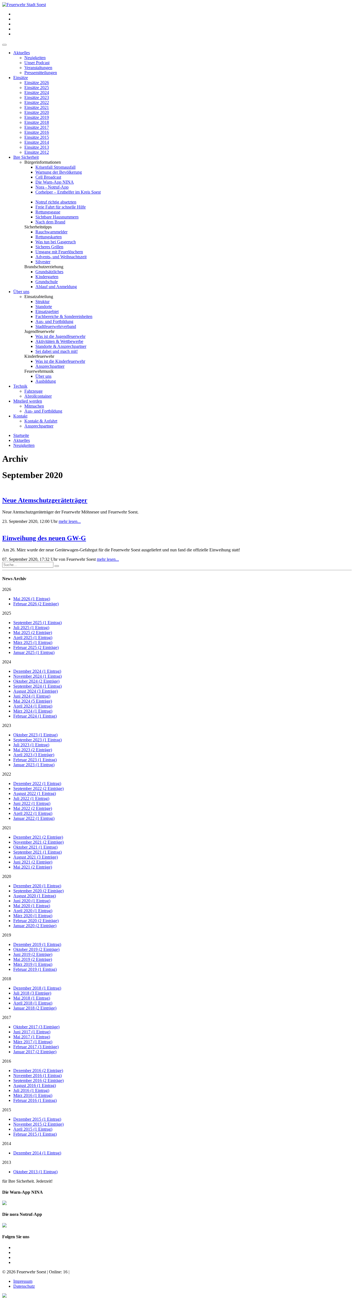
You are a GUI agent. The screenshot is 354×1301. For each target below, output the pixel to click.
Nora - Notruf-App (52, 187)
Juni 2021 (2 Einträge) (32, 862)
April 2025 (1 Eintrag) (32, 637)
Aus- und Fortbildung (54, 321)
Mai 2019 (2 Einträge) (32, 959)
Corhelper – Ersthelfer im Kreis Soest (68, 192)
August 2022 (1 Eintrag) (34, 793)
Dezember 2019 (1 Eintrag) (37, 944)
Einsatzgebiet (47, 311)
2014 (6, 1143)
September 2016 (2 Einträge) (38, 1080)
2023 (6, 725)
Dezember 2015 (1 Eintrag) (37, 1119)
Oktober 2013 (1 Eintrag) (35, 1171)
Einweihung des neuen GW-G (44, 538)
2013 (6, 1162)
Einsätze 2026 (36, 82)
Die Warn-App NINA (54, 182)
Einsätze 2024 (36, 92)
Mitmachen (34, 406)
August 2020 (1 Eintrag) (34, 895)
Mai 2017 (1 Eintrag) (31, 1036)
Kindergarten (46, 276)
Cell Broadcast (48, 177)
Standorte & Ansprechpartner (60, 346)
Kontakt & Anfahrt (40, 421)
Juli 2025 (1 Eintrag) (31, 627)
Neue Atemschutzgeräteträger (44, 500)
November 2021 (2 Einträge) (38, 842)
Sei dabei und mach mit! (56, 351)
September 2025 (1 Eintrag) (37, 622)
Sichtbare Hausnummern (57, 217)
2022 (6, 774)
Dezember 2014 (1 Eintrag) (37, 1153)
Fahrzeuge (33, 391)
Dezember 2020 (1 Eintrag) (37, 885)
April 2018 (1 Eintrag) (32, 1003)
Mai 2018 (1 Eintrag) (31, 998)
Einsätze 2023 (36, 97)
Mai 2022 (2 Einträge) (32, 808)
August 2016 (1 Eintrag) (34, 1085)
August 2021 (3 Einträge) (35, 857)
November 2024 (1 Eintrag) (37, 676)
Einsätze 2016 (36, 132)
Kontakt (20, 416)
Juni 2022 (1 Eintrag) (31, 803)
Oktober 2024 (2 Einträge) (36, 681)
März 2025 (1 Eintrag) (32, 642)
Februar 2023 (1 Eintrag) (35, 759)
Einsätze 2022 (36, 102)
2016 (6, 1061)
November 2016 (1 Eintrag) (37, 1075)
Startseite (21, 435)
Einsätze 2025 (36, 87)
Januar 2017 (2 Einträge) (34, 1051)
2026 (6, 589)
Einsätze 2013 (36, 147)
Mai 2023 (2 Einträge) (32, 749)
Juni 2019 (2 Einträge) (32, 954)
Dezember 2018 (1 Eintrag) (37, 988)
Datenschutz (24, 1286)
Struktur (42, 301)
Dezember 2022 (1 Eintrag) (37, 783)
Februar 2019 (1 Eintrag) (35, 969)
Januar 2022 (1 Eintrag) (33, 818)
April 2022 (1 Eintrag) (32, 813)
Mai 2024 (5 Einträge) (32, 701)
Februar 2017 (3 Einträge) (36, 1046)
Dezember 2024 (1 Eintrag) (37, 671)
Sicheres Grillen (49, 246)
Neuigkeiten (35, 57)
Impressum (22, 1281)
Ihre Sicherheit (26, 157)
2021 (6, 827)
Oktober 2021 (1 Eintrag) (35, 847)
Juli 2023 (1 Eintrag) (31, 744)
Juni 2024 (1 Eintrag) (31, 696)
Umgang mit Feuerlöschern (59, 251)
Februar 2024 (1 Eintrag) (35, 716)
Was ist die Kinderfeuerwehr (60, 361)
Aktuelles (21, 52)
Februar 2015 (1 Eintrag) (35, 1134)
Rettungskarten (48, 236)
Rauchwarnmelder (51, 232)
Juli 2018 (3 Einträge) (32, 993)
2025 (6, 613)
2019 (6, 935)
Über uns (21, 291)
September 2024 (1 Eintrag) (37, 686)
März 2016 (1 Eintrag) (32, 1095)
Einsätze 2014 (36, 142)
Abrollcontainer (38, 396)
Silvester (42, 261)
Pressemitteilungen (40, 72)
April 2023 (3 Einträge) (33, 754)
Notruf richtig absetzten (55, 202)
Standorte (43, 306)
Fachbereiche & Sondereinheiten (63, 316)
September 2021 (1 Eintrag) (37, 852)
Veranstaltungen (38, 67)
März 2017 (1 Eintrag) (32, 1041)
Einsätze (20, 77)
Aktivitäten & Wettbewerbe (59, 341)
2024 (6, 661)
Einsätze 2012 (36, 152)
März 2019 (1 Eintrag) (32, 964)
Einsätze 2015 (36, 137)
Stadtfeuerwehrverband (55, 326)
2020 (6, 876)
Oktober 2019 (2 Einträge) (36, 949)
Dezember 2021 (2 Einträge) (38, 837)
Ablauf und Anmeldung (56, 286)
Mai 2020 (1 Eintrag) (31, 905)
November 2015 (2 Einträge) (38, 1124)
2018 (6, 978)
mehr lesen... (70, 521)
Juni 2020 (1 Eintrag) (31, 900)
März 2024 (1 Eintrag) (32, 711)
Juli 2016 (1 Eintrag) (31, 1090)
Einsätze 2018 (36, 122)
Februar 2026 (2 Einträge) (36, 603)
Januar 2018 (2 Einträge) (34, 1008)
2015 (6, 1109)
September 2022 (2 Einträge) (38, 788)
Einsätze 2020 (36, 112)
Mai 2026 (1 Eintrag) (31, 598)
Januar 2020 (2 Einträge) (34, 925)
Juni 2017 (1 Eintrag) (31, 1031)
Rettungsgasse (47, 212)
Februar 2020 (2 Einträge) (36, 920)
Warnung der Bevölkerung (58, 172)
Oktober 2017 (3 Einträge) (36, 1026)
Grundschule (46, 281)
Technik (20, 386)
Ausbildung (45, 381)
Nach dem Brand (50, 222)
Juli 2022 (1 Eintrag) (31, 798)
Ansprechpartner (49, 366)
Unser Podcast (37, 62)
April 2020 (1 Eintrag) (32, 910)
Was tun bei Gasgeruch (55, 241)
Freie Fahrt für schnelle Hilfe (60, 207)
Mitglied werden (27, 401)
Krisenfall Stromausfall (55, 167)
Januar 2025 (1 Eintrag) (33, 652)
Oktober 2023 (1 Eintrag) (35, 734)
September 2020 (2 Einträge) (38, 890)
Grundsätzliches (49, 271)
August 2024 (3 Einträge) (35, 691)
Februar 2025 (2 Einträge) (36, 647)
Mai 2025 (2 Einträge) (32, 632)
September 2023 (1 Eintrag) (37, 739)
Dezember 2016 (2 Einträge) (38, 1070)
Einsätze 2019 (36, 117)
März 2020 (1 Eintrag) (32, 915)
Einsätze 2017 (36, 127)
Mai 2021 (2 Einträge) (32, 867)
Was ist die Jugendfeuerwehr (60, 336)
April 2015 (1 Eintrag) (32, 1129)
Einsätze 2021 (36, 107)
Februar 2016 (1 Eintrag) (35, 1100)
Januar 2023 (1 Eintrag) (33, 764)
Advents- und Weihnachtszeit (61, 256)
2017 (6, 1017)
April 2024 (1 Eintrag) (32, 706)
